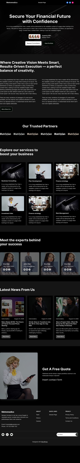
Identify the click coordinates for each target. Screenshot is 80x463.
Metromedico (11, 2)
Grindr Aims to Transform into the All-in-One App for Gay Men (39, 324)
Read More (6, 337)
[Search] (77, 434)
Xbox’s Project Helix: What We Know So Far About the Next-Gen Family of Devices (67, 324)
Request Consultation (33, 43)
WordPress (44, 442)
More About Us (6, 109)
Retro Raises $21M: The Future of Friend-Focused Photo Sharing (13, 324)
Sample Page (42, 2)
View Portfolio (49, 43)
